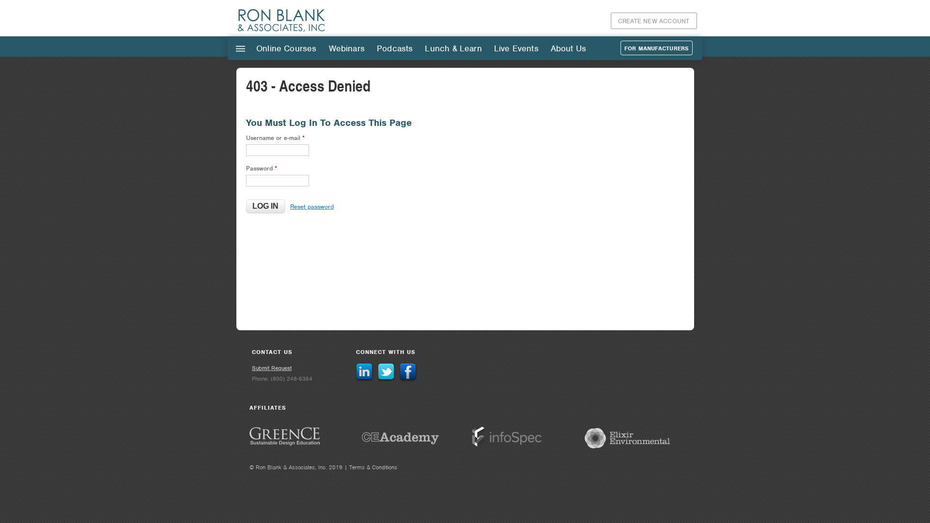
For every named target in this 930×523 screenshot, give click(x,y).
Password (261, 168)
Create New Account (654, 21)
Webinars (347, 48)
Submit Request (272, 368)
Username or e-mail (275, 138)
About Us (568, 48)
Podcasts (395, 48)
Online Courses (286, 48)
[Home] (282, 31)
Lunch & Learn (453, 48)
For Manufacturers (656, 48)
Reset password (312, 206)
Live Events (516, 48)
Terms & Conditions (373, 467)
